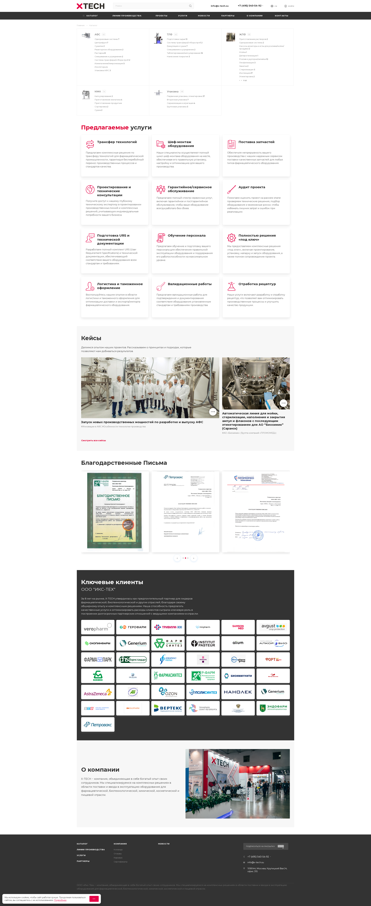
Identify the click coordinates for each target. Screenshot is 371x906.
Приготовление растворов (253, 39)
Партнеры (83, 861)
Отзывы (118, 853)
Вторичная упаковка (178, 99)
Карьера (118, 857)
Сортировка (101, 106)
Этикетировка (247, 76)
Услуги (81, 855)
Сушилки (100, 46)
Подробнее (60, 900)
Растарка (100, 53)
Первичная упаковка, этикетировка (186, 96)
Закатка (243, 66)
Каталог (82, 844)
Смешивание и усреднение (109, 56)
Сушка (98, 110)
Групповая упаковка (177, 106)
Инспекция (246, 73)
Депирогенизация (248, 55)
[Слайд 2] (185, 558)
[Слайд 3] (187, 558)
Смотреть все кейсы (93, 440)
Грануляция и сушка (177, 46)
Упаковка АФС (103, 70)
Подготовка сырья (177, 39)
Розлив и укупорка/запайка (253, 59)
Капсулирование (104, 96)
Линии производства (91, 849)
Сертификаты (120, 862)
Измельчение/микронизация (109, 63)
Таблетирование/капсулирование (185, 53)
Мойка (243, 52)
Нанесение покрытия (178, 56)
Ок (94, 899)
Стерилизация (247, 69)
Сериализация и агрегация (181, 103)
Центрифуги (101, 42)
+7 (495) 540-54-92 (249, 5)
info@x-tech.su (220, 5)
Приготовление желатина (108, 99)
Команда (118, 849)
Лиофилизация (247, 62)
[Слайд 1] (183, 558)
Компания (120, 844)
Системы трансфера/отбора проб (112, 60)
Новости (164, 844)
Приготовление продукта (108, 103)
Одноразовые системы (107, 39)
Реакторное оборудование (109, 49)
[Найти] (190, 6)
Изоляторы (101, 67)
